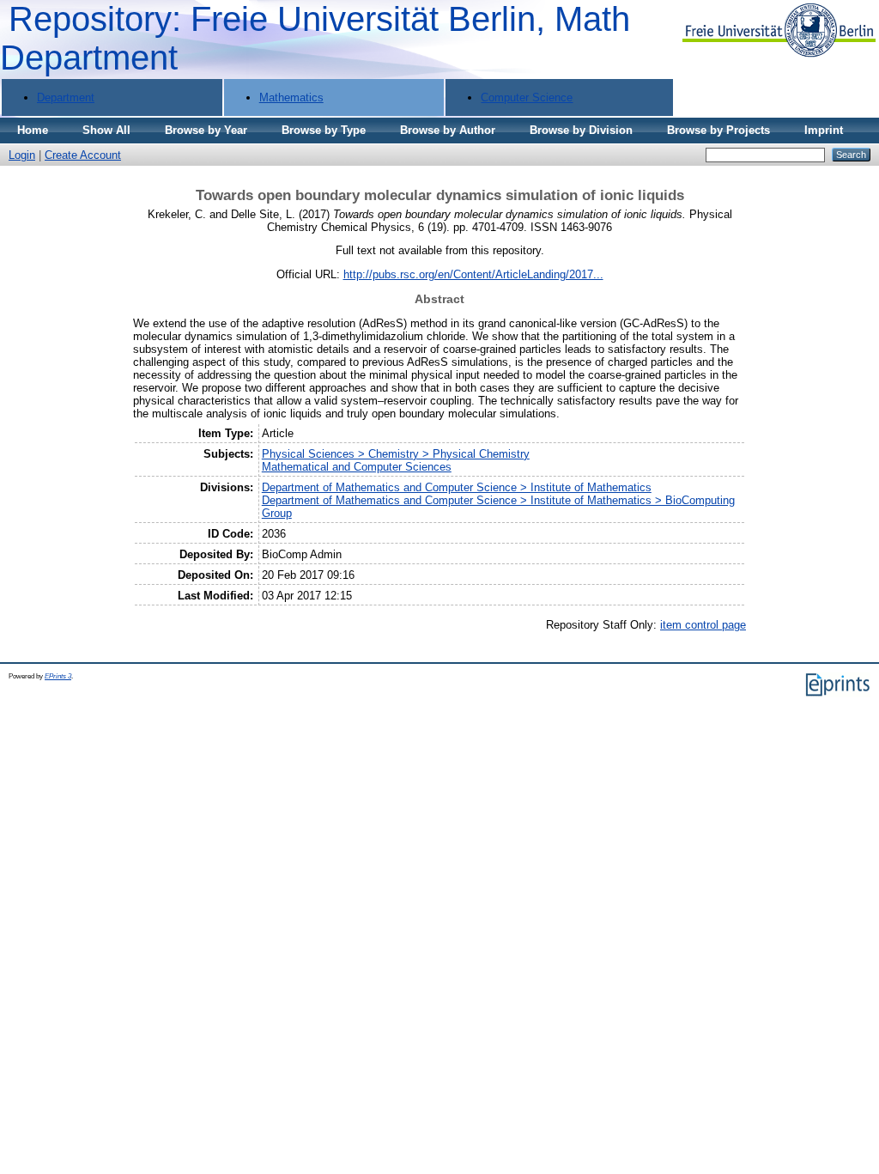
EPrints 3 (58, 676)
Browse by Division (581, 130)
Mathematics (291, 97)
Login (22, 155)
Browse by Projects (718, 130)
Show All (106, 130)
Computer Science (527, 97)
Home (32, 130)
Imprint (823, 130)
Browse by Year (206, 130)
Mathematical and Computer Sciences (357, 466)
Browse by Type (324, 130)
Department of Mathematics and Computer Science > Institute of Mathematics (457, 487)
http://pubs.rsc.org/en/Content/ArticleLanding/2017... (473, 274)
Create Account (83, 155)
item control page (703, 624)
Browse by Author (447, 130)
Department (65, 97)
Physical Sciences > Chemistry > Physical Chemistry (396, 453)
